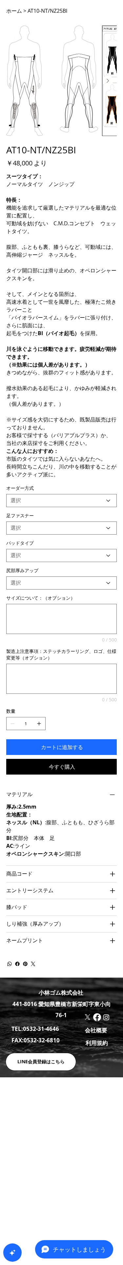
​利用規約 (97, 1043)
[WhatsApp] (9, 964)
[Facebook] (17, 964)
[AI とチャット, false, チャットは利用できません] (12, 1252)
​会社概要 (96, 1030)
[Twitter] (33, 964)
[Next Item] (108, 81)
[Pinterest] (25, 964)
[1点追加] (39, 723)
